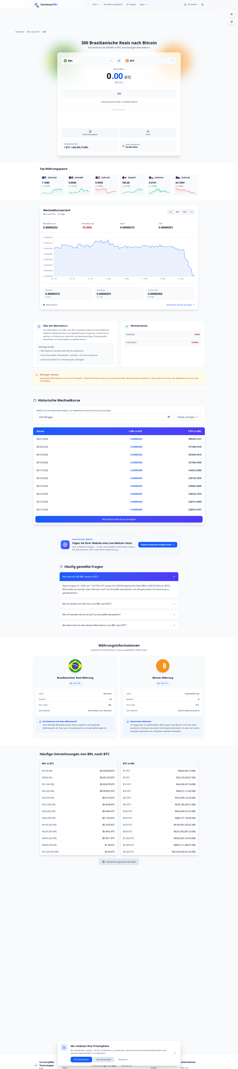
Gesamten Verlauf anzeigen (179, 304)
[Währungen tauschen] (119, 61)
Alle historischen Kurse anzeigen (119, 519)
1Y (191, 212)
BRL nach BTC (33, 31)
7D (170, 212)
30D (177, 212)
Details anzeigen (186, 417)
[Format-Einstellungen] (231, 14)
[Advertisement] (119, 18)
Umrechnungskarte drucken (121, 861)
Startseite (19, 31)
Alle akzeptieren (81, 1059)
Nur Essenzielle (104, 1059)
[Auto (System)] (231, 21)
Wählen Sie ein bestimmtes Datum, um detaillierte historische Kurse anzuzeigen (73, 410)
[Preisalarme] (202, 4)
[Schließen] (174, 1053)
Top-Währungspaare (113, 4)
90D (185, 212)
